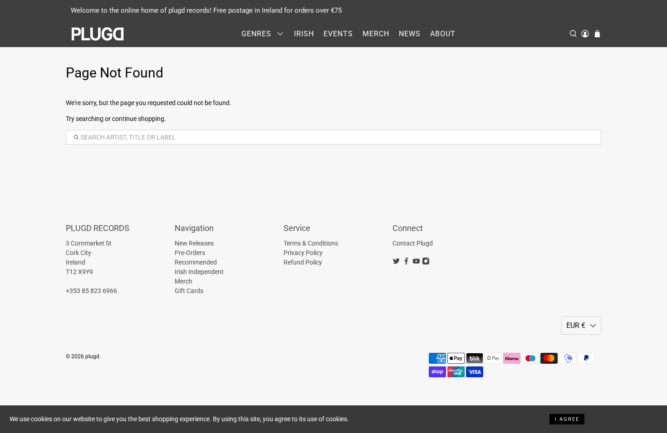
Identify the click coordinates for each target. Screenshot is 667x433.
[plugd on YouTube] (416, 262)
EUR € (575, 325)
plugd (92, 356)
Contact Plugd (412, 243)
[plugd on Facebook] (406, 262)
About (443, 33)
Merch (376, 33)
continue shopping (138, 118)
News (410, 33)
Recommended (196, 262)
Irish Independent (199, 271)
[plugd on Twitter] (396, 262)
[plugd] (98, 34)
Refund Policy (303, 262)
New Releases (194, 243)
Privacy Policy (303, 252)
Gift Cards (189, 290)
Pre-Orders (190, 252)
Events (338, 33)
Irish (304, 33)
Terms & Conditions (311, 243)
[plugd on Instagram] (426, 262)
